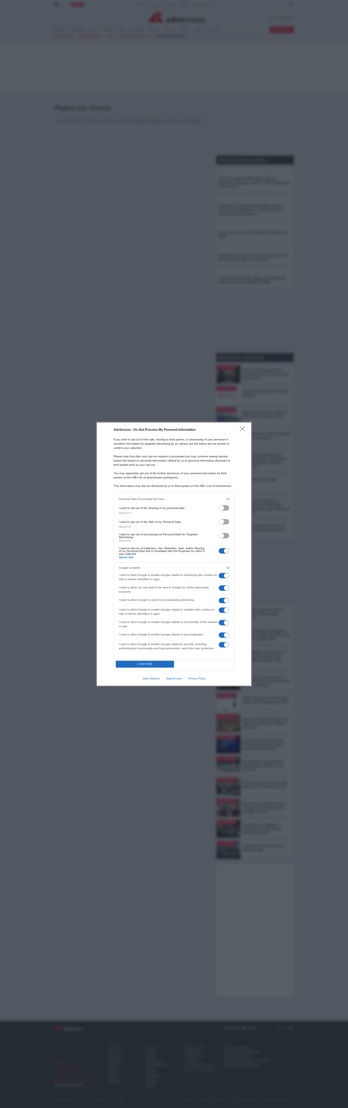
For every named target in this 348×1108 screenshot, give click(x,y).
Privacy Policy (197, 678)
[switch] (224, 508)
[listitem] (174, 499)
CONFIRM (145, 664)
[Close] (244, 430)
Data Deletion (151, 678)
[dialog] (174, 554)
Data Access (174, 678)
